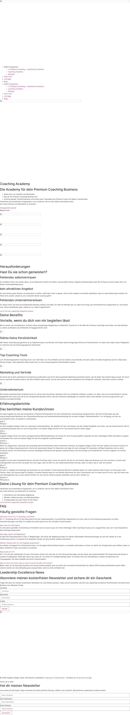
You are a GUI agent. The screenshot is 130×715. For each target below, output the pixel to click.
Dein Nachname (6, 699)
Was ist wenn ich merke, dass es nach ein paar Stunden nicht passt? (26, 563)
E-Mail (2, 601)
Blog (6, 81)
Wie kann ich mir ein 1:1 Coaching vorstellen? (17, 517)
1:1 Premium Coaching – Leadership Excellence (26, 69)
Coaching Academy (15, 72)
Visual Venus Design (84, 678)
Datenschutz (60, 678)
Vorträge (7, 79)
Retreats (11, 74)
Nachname (4, 594)
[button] (65, 516)
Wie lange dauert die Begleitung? (12, 534)
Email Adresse (5, 705)
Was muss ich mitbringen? (10, 525)
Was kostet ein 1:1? (7, 552)
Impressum (49, 678)
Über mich (8, 77)
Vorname (3, 588)
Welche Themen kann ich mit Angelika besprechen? (19, 543)
